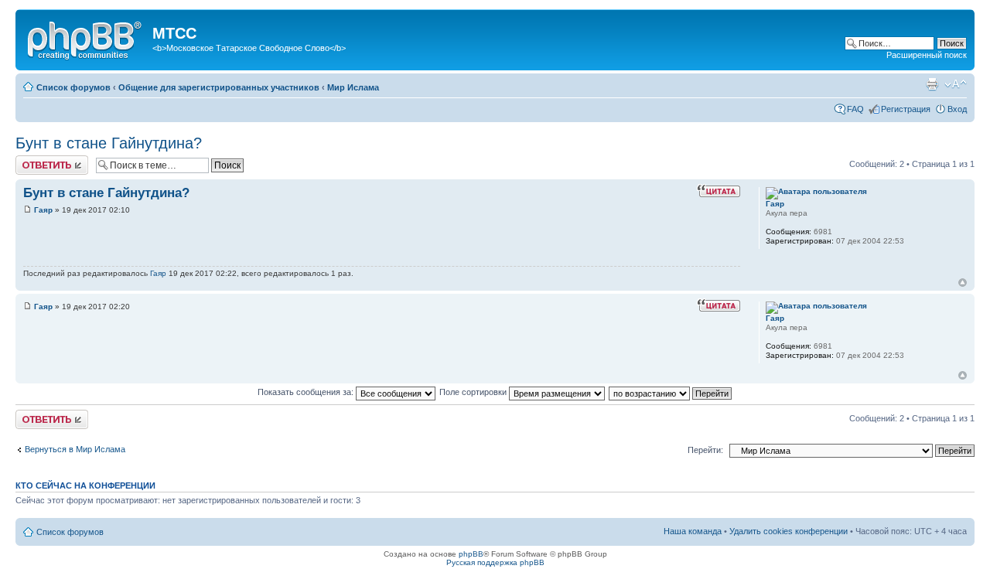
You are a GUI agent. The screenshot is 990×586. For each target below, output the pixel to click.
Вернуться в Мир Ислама (75, 449)
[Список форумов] (85, 38)
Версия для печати (931, 84)
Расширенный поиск (926, 55)
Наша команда (693, 531)
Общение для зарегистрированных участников (218, 87)
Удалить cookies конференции (788, 531)
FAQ (855, 109)
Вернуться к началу (962, 282)
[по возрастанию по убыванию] (671, 392)
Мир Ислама (353, 87)
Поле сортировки (474, 392)
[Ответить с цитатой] (718, 191)
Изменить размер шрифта (955, 84)
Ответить (34, 160)
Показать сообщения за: (307, 392)
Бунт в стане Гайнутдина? (108, 143)
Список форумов (73, 87)
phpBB (471, 554)
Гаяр (43, 210)
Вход (957, 109)
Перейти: (705, 450)
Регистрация (905, 109)
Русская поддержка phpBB (495, 562)
